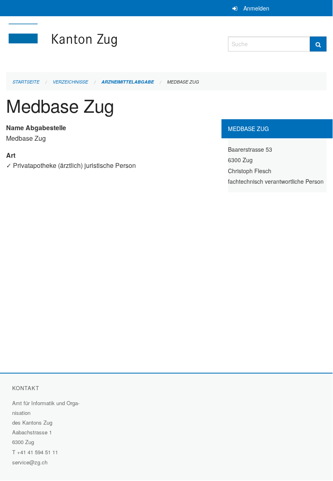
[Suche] (318, 44)
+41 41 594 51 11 (37, 452)
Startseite (26, 82)
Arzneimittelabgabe (127, 82)
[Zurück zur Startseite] (111, 42)
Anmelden (256, 8)
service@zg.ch (29, 462)
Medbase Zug (183, 82)
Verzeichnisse (70, 82)
